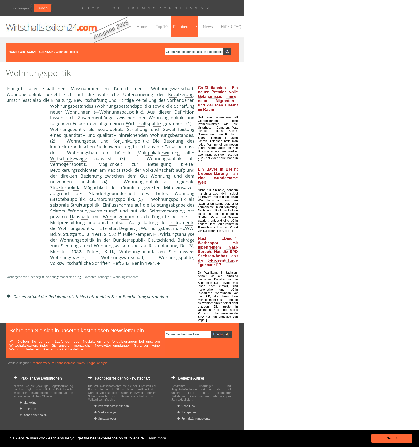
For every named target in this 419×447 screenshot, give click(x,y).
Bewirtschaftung (90, 100)
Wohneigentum (118, 216)
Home (142, 27)
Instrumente (181, 222)
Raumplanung (163, 246)
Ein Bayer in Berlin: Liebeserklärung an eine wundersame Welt (218, 175)
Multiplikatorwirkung (158, 152)
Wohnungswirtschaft (122, 257)
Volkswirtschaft (158, 170)
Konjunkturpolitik (130, 141)
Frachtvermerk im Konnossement (53, 363)
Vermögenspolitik (68, 164)
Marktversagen (107, 412)
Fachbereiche (185, 27)
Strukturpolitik (85, 205)
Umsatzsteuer (106, 418)
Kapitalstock (120, 170)
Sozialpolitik (110, 129)
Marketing (29, 402)
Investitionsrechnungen (113, 406)
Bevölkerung (180, 94)
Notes (81, 363)
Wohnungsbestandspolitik (123, 106)
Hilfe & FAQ (231, 27)
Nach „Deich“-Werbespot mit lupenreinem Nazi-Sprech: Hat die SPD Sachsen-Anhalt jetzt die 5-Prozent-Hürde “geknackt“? (218, 251)
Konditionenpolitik (34, 415)
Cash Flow (187, 406)
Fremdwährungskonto (195, 418)
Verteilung (146, 100)
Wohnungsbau (82, 141)
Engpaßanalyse (97, 363)
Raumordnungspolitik (111, 199)
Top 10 (162, 27)
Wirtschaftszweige (68, 158)
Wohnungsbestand (69, 106)
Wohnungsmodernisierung (63, 277)
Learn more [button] (156, 438)
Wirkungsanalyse (177, 234)
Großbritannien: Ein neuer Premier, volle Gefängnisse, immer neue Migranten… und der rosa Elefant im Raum (218, 99)
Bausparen (188, 412)
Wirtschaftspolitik (143, 123)
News (208, 27)
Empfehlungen (18, 8)
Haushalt (86, 182)
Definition (184, 112)
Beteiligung (159, 164)
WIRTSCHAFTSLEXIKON (37, 52)
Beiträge (185, 240)
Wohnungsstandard (125, 277)
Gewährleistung (178, 129)
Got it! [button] (392, 438)
